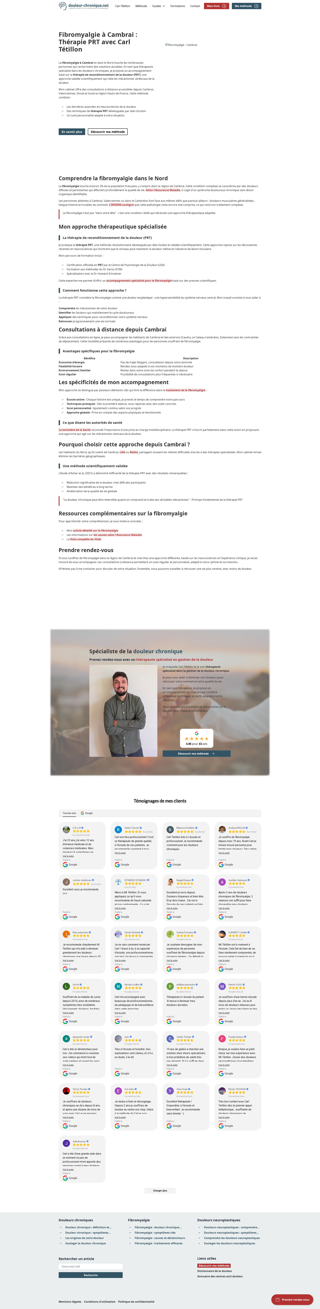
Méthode (141, 6)
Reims (134, 452)
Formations (177, 6)
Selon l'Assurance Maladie (163, 190)
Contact (195, 6)
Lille (122, 452)
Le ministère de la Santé (74, 430)
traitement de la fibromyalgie (185, 390)
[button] (159, 6)
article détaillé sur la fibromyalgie (95, 530)
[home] (84, 6)
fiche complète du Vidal (85, 539)
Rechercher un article (76, 1258)
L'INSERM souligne (121, 205)
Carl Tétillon (122, 6)
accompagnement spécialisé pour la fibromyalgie (139, 280)
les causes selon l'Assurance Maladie (118, 535)
